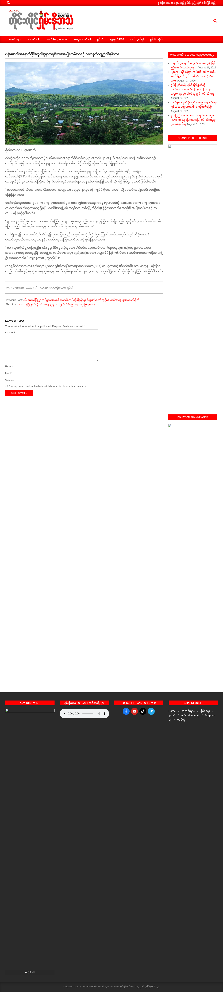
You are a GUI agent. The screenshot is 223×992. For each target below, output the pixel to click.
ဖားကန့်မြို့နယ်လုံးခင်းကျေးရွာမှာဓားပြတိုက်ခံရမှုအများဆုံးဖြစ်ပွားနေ (57, 304)
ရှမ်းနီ (70, 287)
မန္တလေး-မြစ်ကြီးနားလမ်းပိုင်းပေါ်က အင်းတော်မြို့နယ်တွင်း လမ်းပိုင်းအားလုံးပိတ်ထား (193, 76)
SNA (51, 287)
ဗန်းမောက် (60, 287)
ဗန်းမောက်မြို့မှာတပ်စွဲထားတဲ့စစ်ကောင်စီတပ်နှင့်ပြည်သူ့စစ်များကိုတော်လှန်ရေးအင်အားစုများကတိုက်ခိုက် (81, 300)
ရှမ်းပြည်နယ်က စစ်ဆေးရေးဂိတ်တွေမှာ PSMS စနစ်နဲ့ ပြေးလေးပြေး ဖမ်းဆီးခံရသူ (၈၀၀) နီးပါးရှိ (193, 120)
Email (8, 373)
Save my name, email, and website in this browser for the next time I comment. (48, 386)
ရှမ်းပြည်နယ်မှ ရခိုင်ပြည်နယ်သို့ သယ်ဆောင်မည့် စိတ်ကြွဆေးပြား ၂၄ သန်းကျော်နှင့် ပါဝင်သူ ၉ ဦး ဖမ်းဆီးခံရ (192, 89)
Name (9, 366)
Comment (11, 332)
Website (9, 380)
